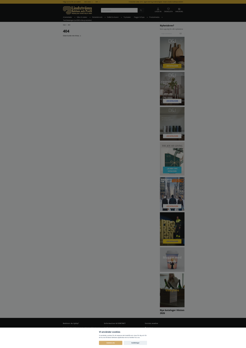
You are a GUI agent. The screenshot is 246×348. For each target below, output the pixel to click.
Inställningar (135, 343)
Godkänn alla (110, 343)
